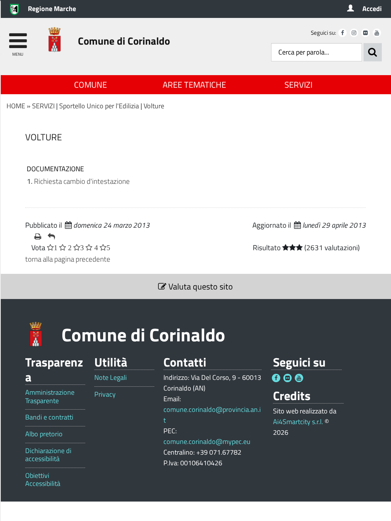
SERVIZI (298, 85)
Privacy (105, 394)
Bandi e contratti (49, 417)
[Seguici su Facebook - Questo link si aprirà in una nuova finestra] (342, 33)
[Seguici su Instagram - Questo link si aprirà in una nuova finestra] (354, 33)
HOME (15, 106)
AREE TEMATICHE (194, 85)
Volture (154, 106)
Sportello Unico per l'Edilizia (99, 106)
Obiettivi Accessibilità (42, 479)
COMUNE (90, 85)
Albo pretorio (44, 434)
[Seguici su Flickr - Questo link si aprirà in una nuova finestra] (365, 33)
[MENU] (17, 37)
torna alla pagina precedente (67, 258)
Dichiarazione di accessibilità (48, 455)
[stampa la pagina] (38, 236)
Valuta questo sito (199, 286)
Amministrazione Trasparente (49, 396)
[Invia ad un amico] (51, 236)
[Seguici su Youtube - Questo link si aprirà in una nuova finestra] (377, 33)
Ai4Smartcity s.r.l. (298, 421)
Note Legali (110, 377)
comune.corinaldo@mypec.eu (206, 441)
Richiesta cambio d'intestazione (82, 181)
